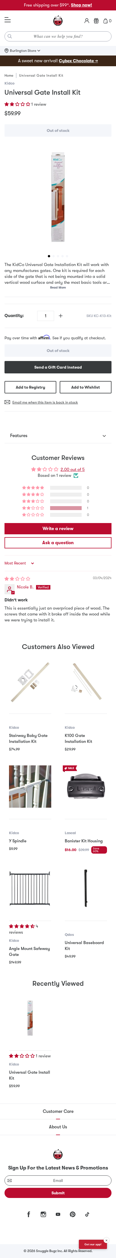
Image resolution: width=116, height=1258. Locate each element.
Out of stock (58, 130)
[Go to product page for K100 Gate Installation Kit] (86, 681)
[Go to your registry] (96, 21)
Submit (58, 1193)
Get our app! (92, 1244)
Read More (58, 287)
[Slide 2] (53, 256)
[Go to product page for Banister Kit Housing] (86, 786)
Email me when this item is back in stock (45, 402)
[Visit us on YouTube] (58, 1214)
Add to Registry (30, 387)
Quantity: (14, 315)
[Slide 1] (49, 256)
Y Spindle (17, 840)
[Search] (10, 36)
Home (9, 75)
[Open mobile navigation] (8, 20)
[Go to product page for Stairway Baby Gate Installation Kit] (30, 681)
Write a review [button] (58, 528)
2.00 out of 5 (73, 469)
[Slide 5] (67, 256)
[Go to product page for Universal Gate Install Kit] (30, 1018)
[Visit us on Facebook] (29, 1214)
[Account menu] (86, 21)
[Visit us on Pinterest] (72, 1214)
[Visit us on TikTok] (87, 1214)
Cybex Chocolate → (78, 60)
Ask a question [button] (58, 542)
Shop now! (81, 5)
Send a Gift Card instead (58, 367)
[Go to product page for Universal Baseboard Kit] (86, 888)
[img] (17, 578)
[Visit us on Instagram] (43, 1214)
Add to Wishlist (85, 387)
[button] (18, 104)
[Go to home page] (58, 21)
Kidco (10, 83)
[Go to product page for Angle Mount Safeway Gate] (30, 888)
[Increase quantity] (61, 316)
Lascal (70, 833)
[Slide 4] (62, 256)
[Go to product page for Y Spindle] (30, 786)
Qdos (69, 935)
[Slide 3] (58, 256)
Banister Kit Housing (84, 840)
